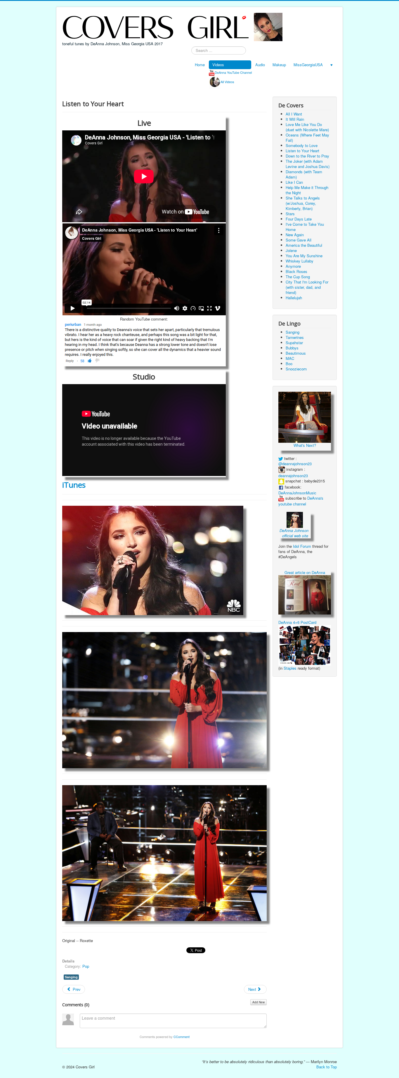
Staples (290, 668)
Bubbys (292, 348)
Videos (218, 64)
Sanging (71, 977)
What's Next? (305, 445)
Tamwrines (295, 337)
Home (200, 64)
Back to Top (326, 1067)
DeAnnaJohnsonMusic (297, 493)
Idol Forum (302, 546)
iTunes (74, 485)
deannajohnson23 (293, 475)
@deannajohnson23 (295, 463)
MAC (290, 358)
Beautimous (296, 353)
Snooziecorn (296, 369)
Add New (258, 1002)
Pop (85, 966)
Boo (289, 363)
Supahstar (294, 342)
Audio (260, 64)
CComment (182, 1036)
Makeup (279, 64)
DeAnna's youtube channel (300, 501)
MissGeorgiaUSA (308, 64)
